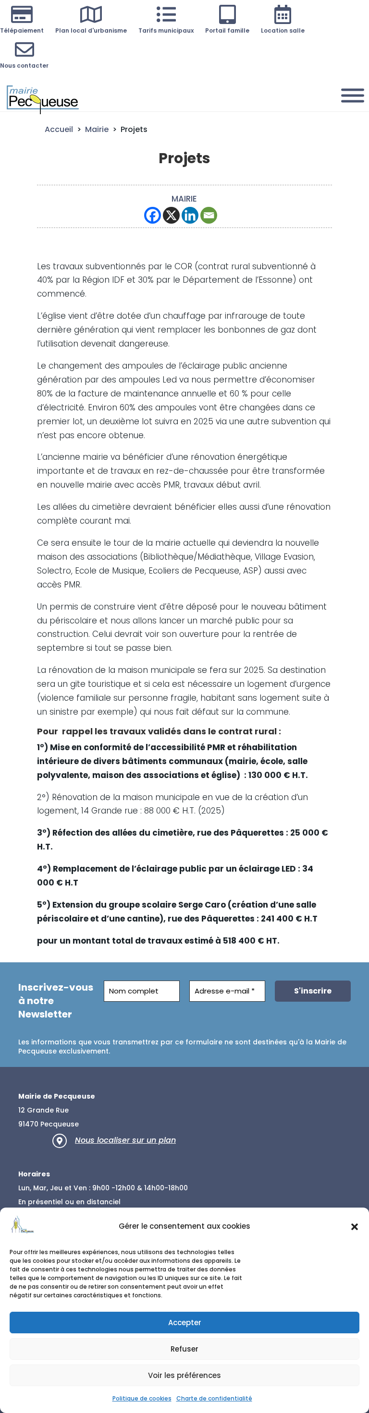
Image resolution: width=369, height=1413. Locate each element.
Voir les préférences (184, 1375)
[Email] (208, 215)
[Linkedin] (190, 215)
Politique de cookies (142, 1398)
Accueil (59, 129)
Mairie (97, 129)
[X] (171, 215)
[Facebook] (152, 215)
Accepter (184, 1322)
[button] (354, 1227)
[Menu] (352, 95)
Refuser (184, 1349)
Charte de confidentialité (214, 1398)
